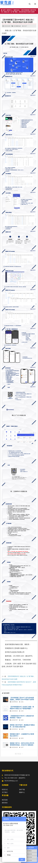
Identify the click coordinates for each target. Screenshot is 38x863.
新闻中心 (9, 10)
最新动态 (16, 10)
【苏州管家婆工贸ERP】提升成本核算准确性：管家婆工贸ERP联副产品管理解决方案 (22, 699)
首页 (4, 10)
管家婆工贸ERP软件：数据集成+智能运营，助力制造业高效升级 (22, 726)
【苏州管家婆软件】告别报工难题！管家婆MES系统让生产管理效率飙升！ (22, 707)
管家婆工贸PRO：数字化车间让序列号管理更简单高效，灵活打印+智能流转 (22, 744)
